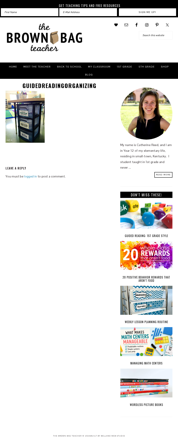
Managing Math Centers (146, 363)
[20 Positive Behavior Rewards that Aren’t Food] (146, 256)
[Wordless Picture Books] (146, 384)
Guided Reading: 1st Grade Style (146, 236)
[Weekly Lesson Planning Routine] (146, 301)
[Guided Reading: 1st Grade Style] (146, 215)
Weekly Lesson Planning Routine (146, 322)
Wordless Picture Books (146, 405)
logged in (30, 176)
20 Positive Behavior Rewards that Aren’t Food (146, 279)
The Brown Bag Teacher (45, 39)
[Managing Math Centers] (146, 342)
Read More (163, 174)
